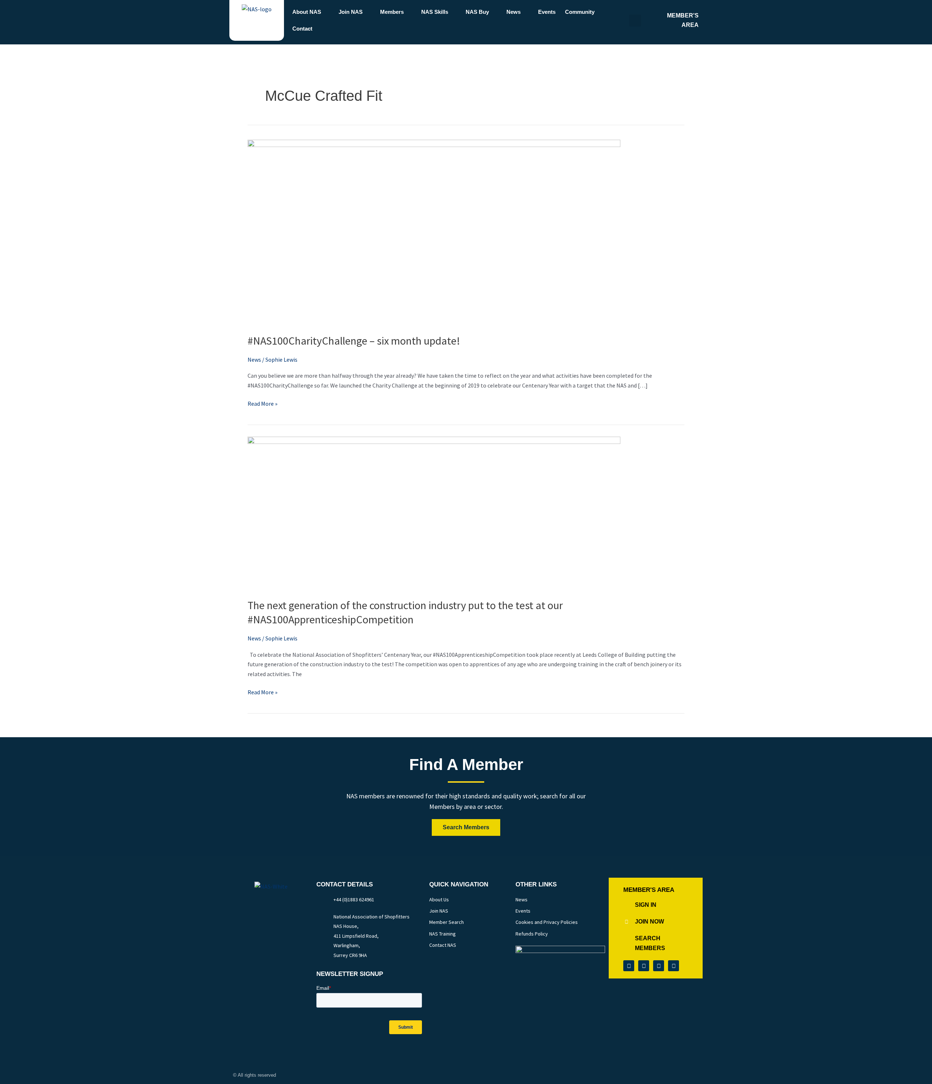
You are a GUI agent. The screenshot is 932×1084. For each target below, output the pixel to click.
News (513, 12)
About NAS (306, 12)
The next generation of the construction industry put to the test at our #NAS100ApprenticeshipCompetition (405, 612)
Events (547, 12)
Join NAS (351, 12)
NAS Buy (477, 12)
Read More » (262, 403)
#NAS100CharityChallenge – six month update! (354, 341)
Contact (302, 28)
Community (580, 12)
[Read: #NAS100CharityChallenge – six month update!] (434, 231)
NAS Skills (434, 12)
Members (392, 12)
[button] (635, 21)
